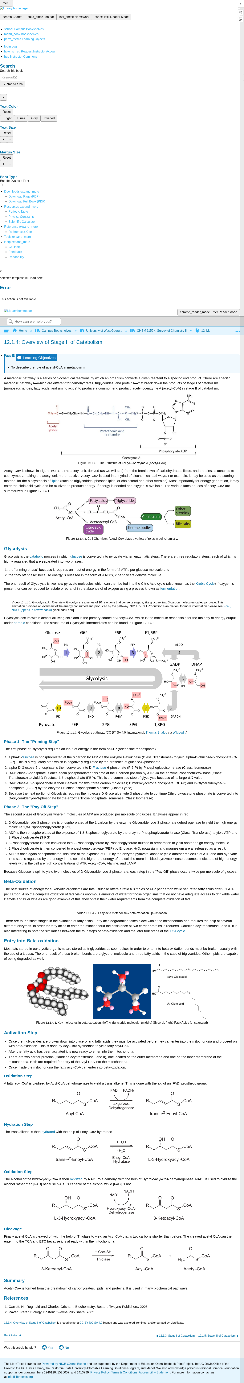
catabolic (36, 556)
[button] (15, 251)
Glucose (28, 757)
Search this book (11, 70)
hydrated (48, 1132)
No (67, 1347)
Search (11, 322)
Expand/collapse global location (237, 329)
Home (23, 330)
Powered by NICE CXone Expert (64, 1363)
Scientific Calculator (22, 221)
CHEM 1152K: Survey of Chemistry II (161, 330)
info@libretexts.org (20, 1376)
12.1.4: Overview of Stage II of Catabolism (30, 1322)
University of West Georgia (104, 330)
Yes (50, 1347)
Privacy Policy (99, 1372)
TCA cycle (177, 931)
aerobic (19, 623)
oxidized (76, 1179)
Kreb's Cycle (205, 583)
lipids (55, 481)
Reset (7, 111)
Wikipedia (179, 732)
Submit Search (13, 84)
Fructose (99, 767)
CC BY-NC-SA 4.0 (90, 1322)
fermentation (169, 588)
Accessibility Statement (154, 1372)
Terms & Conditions (124, 1372)
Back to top (11, 1335)
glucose (76, 556)
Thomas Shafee (156, 732)
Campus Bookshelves (56, 330)
